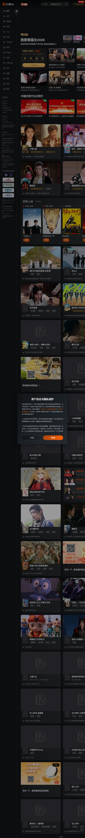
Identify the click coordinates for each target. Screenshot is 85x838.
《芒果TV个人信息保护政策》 (48, 409)
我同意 (53, 438)
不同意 (32, 438)
